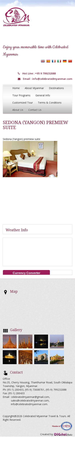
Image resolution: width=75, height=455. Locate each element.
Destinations (56, 88)
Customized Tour (22, 102)
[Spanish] (48, 61)
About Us (17, 110)
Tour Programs (21, 95)
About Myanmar (34, 88)
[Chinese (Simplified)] (70, 61)
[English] (43, 61)
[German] (64, 61)
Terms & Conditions (50, 102)
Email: (6, 397)
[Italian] (59, 61)
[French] (54, 61)
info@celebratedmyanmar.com (52, 79)
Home (16, 88)
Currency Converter (26, 273)
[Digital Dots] (63, 434)
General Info (42, 95)
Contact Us (35, 110)
